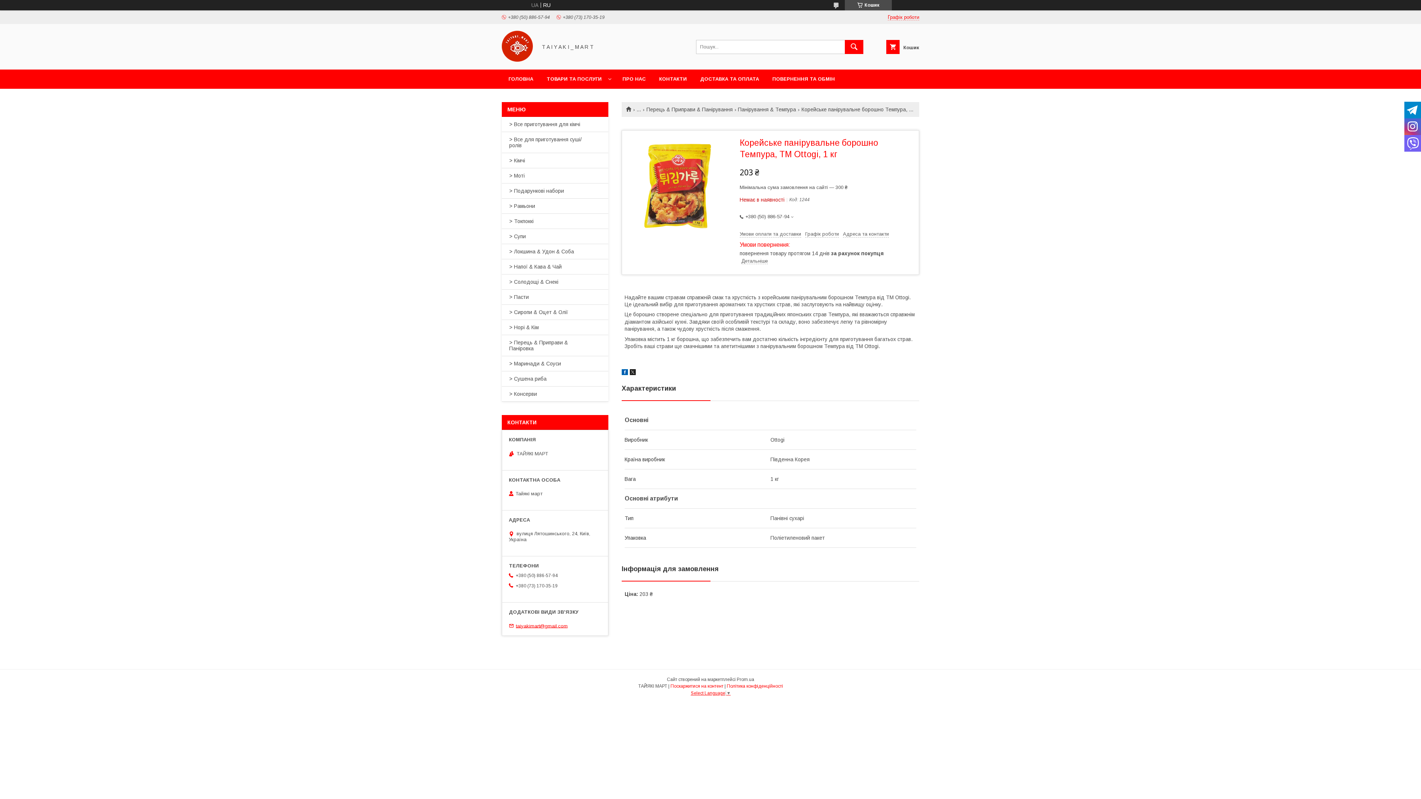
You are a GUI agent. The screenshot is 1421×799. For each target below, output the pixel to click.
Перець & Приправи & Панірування (689, 109)
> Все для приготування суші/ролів (545, 142)
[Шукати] (854, 47)
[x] (633, 373)
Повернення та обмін (803, 79)
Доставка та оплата (729, 79)
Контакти (673, 79)
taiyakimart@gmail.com (542, 625)
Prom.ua (745, 679)
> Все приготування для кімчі (544, 124)
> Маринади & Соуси (535, 364)
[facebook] (625, 373)
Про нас (634, 79)
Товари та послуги (574, 79)
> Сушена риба (528, 379)
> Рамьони (522, 206)
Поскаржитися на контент (697, 686)
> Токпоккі (521, 221)
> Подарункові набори (536, 191)
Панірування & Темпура (767, 109)
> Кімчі (517, 160)
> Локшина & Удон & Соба (541, 251)
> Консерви (523, 394)
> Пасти (519, 297)
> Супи (517, 236)
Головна (520, 79)
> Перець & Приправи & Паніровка (538, 345)
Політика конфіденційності (755, 686)
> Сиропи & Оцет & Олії (538, 312)
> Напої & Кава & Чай (535, 267)
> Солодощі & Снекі (533, 282)
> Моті (517, 176)
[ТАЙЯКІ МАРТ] (517, 60)
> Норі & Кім (524, 327)
